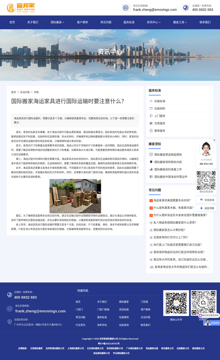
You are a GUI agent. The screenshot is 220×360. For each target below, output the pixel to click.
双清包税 (124, 309)
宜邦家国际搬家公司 (55, 348)
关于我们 (102, 301)
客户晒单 (145, 309)
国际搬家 (124, 301)
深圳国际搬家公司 (115, 348)
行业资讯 (80, 325)
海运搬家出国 (152, 348)
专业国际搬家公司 (121, 353)
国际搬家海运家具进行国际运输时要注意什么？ (69, 101)
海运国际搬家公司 (101, 353)
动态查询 (124, 325)
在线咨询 (209, 200)
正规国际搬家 (36, 348)
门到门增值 (103, 309)
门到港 (144, 301)
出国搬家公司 (183, 348)
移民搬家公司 (167, 348)
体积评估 (102, 325)
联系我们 (145, 325)
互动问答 (25, 92)
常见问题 (80, 317)
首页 (13, 92)
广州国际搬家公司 (134, 348)
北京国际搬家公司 (95, 348)
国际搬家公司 (198, 348)
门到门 (79, 309)
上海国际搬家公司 (75, 348)
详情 (36, 92)
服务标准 (102, 317)
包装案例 (124, 317)
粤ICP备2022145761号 (109, 343)
